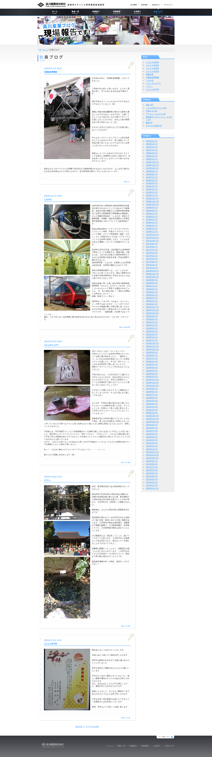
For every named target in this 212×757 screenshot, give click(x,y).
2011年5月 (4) (151, 473)
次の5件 (95, 727)
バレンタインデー (51, 345)
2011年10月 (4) (152, 458)
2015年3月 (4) (151, 334)
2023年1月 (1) (151, 144)
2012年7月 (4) (151, 431)
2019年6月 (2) (151, 180)
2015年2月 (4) (151, 337)
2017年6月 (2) (151, 253)
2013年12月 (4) (152, 379)
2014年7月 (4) (151, 358)
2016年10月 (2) (152, 277)
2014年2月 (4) (151, 374)
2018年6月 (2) (151, 217)
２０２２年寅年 (152, 68)
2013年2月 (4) (151, 410)
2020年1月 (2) (151, 159)
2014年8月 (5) (151, 355)
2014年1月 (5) (151, 376)
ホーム (45, 50)
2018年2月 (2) (151, 229)
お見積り (157, 746)
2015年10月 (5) (152, 313)
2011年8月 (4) (151, 464)
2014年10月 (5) (152, 349)
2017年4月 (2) (151, 259)
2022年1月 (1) (151, 147)
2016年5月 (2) (151, 292)
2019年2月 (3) (151, 192)
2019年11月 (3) (152, 165)
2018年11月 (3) (152, 201)
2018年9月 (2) (151, 207)
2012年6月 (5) (151, 434)
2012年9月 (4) (151, 425)
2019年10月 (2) (152, 168)
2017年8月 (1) (151, 247)
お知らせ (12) (151, 111)
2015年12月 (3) (152, 307)
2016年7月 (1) (151, 286)
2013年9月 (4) (151, 389)
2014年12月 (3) (152, 343)
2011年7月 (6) (151, 467)
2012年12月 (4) (152, 416)
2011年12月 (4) (152, 452)
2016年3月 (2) (151, 298)
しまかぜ (47, 199)
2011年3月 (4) (151, 479)
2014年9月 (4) (151, 352)
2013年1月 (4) (151, 413)
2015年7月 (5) (151, 322)
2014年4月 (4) (151, 368)
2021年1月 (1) (151, 150)
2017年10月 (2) (152, 241)
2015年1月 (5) (151, 340)
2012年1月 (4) (151, 449)
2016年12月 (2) (152, 271)
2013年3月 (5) (151, 407)
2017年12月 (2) (152, 235)
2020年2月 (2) (151, 156)
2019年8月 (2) (151, 174)
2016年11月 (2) (152, 274)
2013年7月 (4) (151, 395)
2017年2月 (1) (151, 265)
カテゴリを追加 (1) (154, 126)
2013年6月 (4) (151, 398)
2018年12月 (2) (152, 198)
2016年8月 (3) (151, 283)
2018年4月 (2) (151, 222)
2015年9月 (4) (151, 316)
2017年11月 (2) (152, 238)
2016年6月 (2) (151, 289)
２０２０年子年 (50, 644)
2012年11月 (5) (152, 419)
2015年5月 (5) (151, 328)
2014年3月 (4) (151, 371)
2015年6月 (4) (151, 325)
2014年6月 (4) (151, 361)
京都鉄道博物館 (50, 72)
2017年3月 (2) (151, 262)
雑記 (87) (149, 105)
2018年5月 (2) (151, 219)
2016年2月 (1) (151, 301)
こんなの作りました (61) (156, 108)
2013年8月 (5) (151, 392)
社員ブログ (170, 746)
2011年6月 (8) (151, 470)
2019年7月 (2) (151, 177)
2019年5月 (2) (151, 183)
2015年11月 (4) (152, 310)
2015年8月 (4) (151, 319)
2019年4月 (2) (151, 186)
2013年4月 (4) (151, 404)
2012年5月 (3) (151, 437)
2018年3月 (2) (151, 225)
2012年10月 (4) (152, 422)
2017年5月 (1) (151, 256)
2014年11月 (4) (152, 346)
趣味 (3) (149, 123)
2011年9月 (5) (151, 461)
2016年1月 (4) (151, 304)
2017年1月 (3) (151, 268)
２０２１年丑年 (152, 71)
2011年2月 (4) (151, 482)
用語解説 (145, 746)
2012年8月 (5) (151, 428)
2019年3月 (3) (151, 189)
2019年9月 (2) (151, 171)
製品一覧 (121, 746)
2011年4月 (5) (151, 476)
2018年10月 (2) (152, 204)
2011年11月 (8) (152, 455)
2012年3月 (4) (151, 443)
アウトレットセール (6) (156, 114)
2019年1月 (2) (151, 195)
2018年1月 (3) (151, 232)
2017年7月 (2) (151, 250)
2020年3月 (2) (151, 153)
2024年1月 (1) (151, 141)
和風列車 (149, 74)
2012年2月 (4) (151, 446)
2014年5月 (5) (151, 364)
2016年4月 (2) (151, 295)
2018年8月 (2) (151, 210)
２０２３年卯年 (152, 65)
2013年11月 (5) (152, 383)
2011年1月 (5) (151, 485)
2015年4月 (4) (151, 331)
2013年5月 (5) (151, 401)
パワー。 (47, 480)
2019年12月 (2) (152, 162)
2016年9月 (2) (151, 280)
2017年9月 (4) (151, 244)
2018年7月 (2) (151, 213)
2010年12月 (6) (152, 488)
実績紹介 (133, 746)
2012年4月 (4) (151, 440)
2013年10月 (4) (152, 386)
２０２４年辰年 (152, 62)
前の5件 (79, 727)
